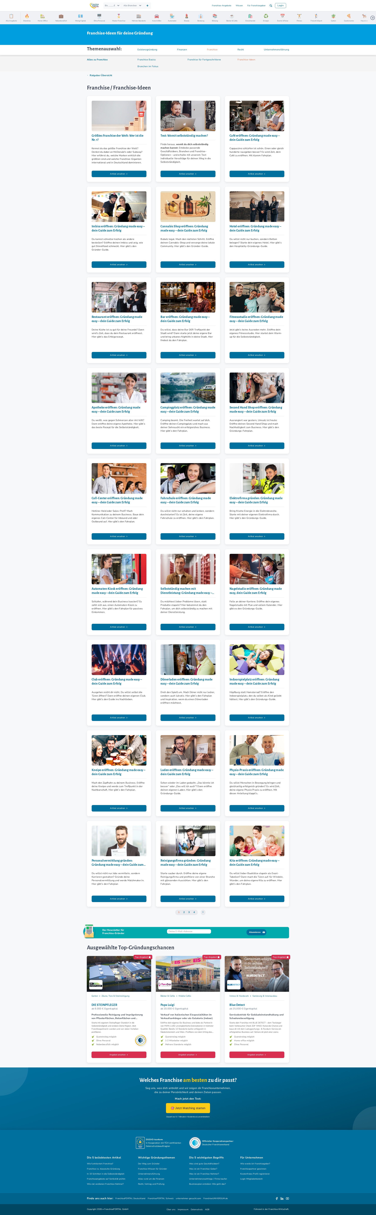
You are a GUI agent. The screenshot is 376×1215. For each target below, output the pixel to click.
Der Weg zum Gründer (149, 1163)
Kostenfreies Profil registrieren (255, 1173)
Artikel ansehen (118, 173)
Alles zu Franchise (97, 59)
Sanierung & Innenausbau (264, 996)
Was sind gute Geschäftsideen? (204, 1163)
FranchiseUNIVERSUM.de (215, 1198)
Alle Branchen (130, 5)
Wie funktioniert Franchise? (100, 1163)
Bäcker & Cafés (168, 996)
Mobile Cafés (185, 996)
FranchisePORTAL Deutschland (130, 1198)
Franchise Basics (146, 59)
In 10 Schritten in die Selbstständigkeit (105, 1173)
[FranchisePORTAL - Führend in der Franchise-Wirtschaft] (94, 5)
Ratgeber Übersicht (101, 75)
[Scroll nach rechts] (372, 17)
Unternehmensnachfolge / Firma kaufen (208, 1178)
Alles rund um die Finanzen (151, 1178)
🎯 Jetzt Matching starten (188, 1108)
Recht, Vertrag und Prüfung (151, 1184)
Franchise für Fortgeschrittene (204, 59)
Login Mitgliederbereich (251, 1178)
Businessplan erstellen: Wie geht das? (207, 1184)
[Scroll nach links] (24, 17)
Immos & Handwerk (239, 996)
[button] (270, 5)
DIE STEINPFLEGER (104, 1004)
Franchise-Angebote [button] (221, 5)
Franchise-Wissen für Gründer (152, 1168)
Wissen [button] (239, 5)
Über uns (171, 1209)
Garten (95, 996)
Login (280, 5)
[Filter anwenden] (147, 5)
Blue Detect (237, 1004)
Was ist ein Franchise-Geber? (203, 1168)
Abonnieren (255, 932)
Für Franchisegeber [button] (256, 5)
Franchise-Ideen (246, 59)
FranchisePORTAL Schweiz (160, 1198)
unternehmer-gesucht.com (188, 1198)
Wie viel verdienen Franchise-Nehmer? (105, 1184)
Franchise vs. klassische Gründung (103, 1168)
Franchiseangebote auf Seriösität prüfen (106, 1178)
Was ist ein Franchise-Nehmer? (204, 1173)
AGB (207, 1209)
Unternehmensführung (149, 1173)
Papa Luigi (167, 1004)
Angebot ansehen (117, 1054)
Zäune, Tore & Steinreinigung (115, 996)
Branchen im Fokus (147, 66)
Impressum (183, 1209)
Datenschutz (197, 1209)
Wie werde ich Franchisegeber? (255, 1163)
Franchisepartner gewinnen (253, 1168)
